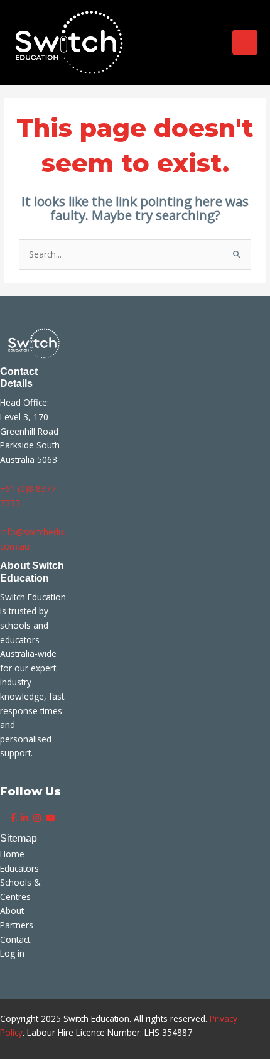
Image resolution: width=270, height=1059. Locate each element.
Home (12, 854)
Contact (15, 939)
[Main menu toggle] (245, 42)
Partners (16, 925)
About (12, 910)
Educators (19, 868)
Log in (12, 953)
